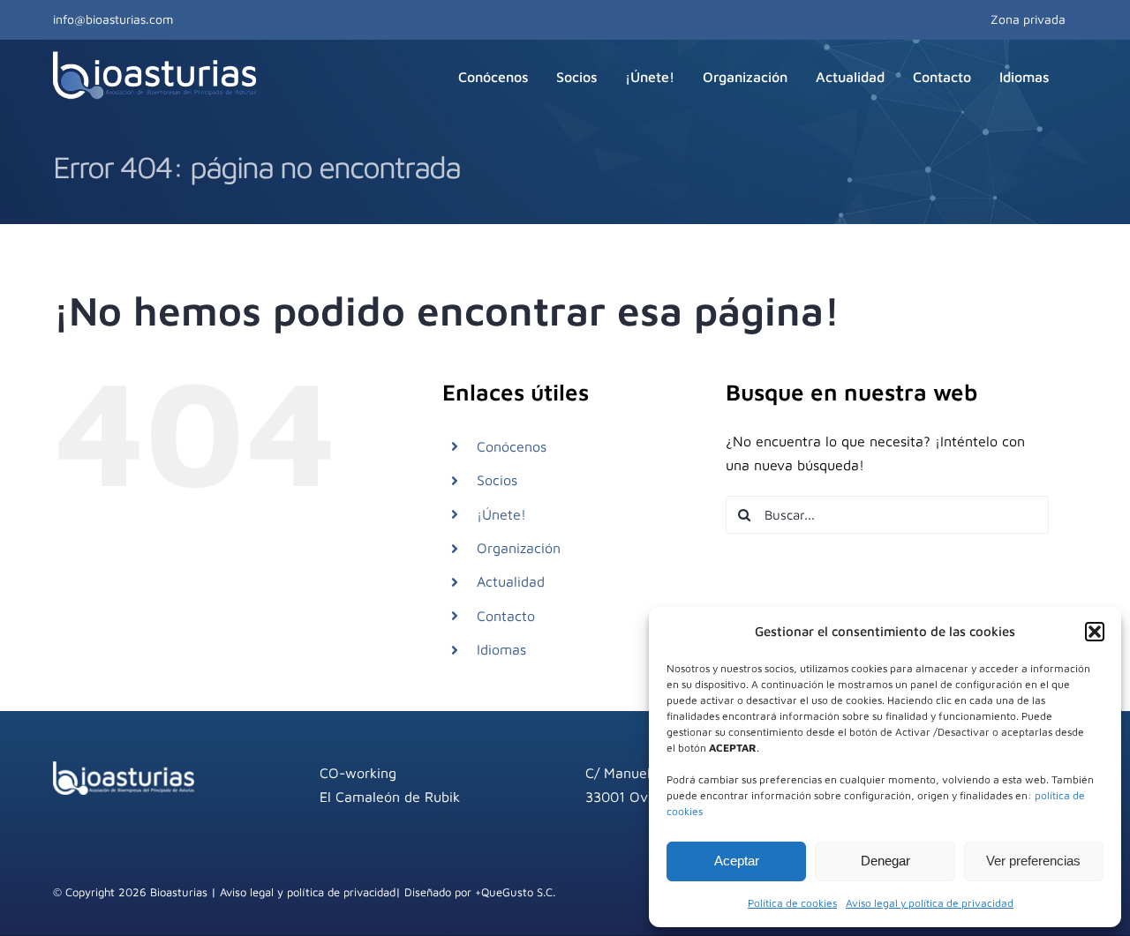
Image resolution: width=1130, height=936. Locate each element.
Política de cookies (792, 903)
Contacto (506, 616)
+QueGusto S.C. (515, 892)
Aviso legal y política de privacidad (929, 903)
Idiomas (501, 649)
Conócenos (511, 446)
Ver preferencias (1033, 860)
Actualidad (511, 581)
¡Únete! (501, 514)
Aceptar (736, 860)
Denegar (885, 860)
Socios (497, 480)
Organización (519, 548)
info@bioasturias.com (113, 18)
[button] (1095, 631)
